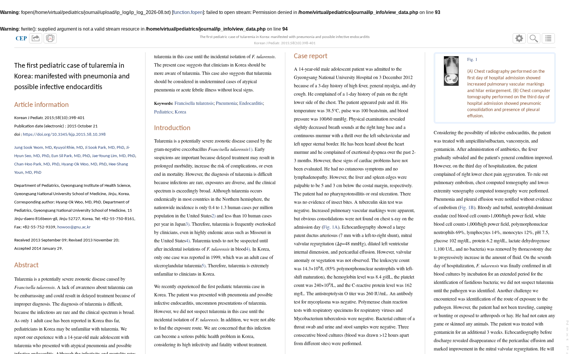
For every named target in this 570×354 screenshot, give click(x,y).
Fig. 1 (472, 59)
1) (250, 149)
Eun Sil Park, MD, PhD (70, 156)
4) (188, 240)
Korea (180, 111)
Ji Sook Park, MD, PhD (104, 148)
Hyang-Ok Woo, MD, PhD (84, 164)
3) (187, 224)
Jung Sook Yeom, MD (33, 148)
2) (214, 215)
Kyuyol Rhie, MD (68, 148)
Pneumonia (226, 103)
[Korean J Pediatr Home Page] (21, 38)
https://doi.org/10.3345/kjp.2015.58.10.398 (64, 134)
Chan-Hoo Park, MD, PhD (36, 164)
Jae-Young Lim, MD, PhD (113, 156)
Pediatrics (163, 111)
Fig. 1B (467, 207)
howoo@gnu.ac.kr (74, 227)
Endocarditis (251, 103)
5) (203, 265)
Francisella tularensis (194, 103)
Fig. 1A (330, 227)
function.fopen (188, 12)
